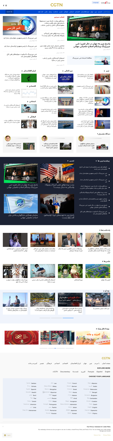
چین (90, 363)
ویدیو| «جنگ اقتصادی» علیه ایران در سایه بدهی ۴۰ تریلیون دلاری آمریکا (72, 310)
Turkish (31, 401)
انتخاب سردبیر (59, 17)
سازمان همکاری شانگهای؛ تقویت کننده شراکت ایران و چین (86, 145)
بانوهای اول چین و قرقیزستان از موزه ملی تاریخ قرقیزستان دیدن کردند (85, 76)
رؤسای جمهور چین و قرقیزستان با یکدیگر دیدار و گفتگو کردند (93, 200)
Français (91, 372)
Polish (52, 401)
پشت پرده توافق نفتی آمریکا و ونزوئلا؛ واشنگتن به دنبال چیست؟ (93, 193)
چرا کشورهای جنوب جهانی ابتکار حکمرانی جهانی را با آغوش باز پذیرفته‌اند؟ (49, 76)
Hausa (73, 392)
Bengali (93, 392)
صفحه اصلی (106, 363)
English (107, 372)
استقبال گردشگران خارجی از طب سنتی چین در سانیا (12, 106)
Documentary (65, 372)
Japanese (71, 410)
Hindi (73, 398)
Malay (50, 386)
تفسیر (42, 363)
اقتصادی (65, 363)
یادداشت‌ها (105, 230)
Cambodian (92, 398)
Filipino (92, 413)
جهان (85, 363)
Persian (51, 398)
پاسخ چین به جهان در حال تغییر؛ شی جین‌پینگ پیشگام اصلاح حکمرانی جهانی (93, 206)
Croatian (92, 401)
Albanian (92, 383)
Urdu (33, 407)
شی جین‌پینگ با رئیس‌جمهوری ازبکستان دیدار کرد (85, 87)
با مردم (97, 363)
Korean (72, 413)
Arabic (93, 386)
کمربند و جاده (32, 363)
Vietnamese (29, 410)
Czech (93, 404)
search (8, 12)
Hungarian (71, 401)
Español (99, 372)
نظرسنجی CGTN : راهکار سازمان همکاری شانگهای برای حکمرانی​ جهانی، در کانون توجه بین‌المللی (84, 100)
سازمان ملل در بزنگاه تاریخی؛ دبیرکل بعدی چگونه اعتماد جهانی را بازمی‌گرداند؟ (48, 99)
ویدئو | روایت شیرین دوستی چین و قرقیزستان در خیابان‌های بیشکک (16, 309)
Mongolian (50, 389)
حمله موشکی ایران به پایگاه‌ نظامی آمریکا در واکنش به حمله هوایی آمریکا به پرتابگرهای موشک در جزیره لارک (12, 77)
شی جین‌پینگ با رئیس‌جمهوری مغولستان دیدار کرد (93, 174)
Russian (51, 413)
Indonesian (68, 404)
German (72, 386)
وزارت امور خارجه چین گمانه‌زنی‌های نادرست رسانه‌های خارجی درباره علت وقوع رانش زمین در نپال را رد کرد (85, 123)
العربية (83, 372)
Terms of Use (97, 435)
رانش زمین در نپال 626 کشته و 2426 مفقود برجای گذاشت (48, 87)
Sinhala (31, 386)
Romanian (50, 410)
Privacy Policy (107, 435)
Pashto (52, 407)
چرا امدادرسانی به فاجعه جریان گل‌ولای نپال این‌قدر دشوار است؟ (44, 309)
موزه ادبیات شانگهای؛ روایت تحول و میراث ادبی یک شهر (12, 121)
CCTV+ (55, 372)
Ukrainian (29, 404)
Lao (53, 383)
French (72, 383)
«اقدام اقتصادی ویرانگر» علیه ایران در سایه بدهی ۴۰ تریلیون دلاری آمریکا (50, 145)
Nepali (52, 395)
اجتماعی (57, 363)
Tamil (32, 395)
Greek (72, 389)
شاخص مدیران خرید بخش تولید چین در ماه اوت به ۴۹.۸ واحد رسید (12, 91)
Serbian (31, 383)
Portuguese (49, 404)
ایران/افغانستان (76, 363)
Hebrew (72, 395)
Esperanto (91, 410)
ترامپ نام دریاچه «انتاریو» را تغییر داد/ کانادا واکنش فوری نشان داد (49, 111)
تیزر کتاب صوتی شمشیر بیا (101, 308)
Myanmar (49, 392)
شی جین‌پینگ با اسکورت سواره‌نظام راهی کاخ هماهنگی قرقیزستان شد (93, 212)
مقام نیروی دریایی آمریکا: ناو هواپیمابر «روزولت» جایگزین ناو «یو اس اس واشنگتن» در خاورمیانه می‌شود (49, 123)
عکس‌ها (107, 261)
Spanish (31, 389)
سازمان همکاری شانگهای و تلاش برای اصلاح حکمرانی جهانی (23, 216)
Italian (72, 407)
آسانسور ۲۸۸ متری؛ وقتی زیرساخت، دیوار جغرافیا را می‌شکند (13, 145)
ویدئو (107, 291)
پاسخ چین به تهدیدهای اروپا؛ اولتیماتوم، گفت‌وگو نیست (59, 216)
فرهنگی (49, 363)
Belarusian (90, 389)
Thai (33, 398)
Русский (75, 372)
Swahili (31, 392)
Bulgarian (91, 395)
